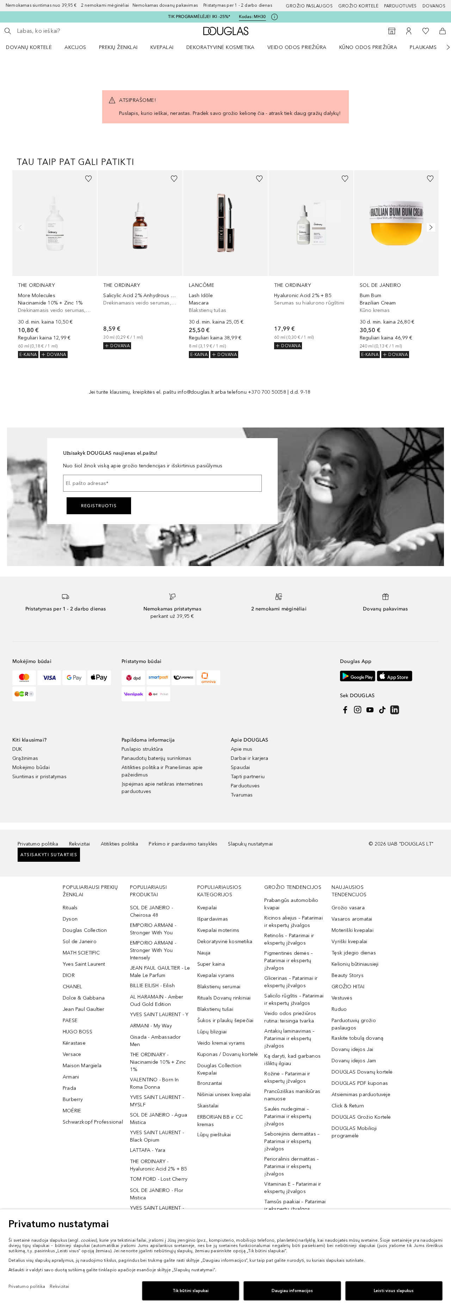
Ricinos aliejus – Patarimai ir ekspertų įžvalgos (293, 921)
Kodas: (252, 16)
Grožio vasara (348, 908)
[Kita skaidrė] (443, 47)
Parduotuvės (400, 6)
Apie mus (242, 749)
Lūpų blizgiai (212, 1032)
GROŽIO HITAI (348, 987)
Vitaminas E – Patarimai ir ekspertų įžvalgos (292, 1187)
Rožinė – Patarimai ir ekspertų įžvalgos (287, 1077)
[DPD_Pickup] (158, 694)
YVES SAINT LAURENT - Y (159, 1015)
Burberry (73, 1099)
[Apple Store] (394, 675)
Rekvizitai (79, 844)
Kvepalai (162, 47)
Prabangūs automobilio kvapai (291, 904)
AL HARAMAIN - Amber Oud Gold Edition (157, 1000)
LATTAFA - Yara (148, 1150)
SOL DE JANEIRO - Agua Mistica (158, 1118)
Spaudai (240, 767)
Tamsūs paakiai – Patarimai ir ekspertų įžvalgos (295, 1205)
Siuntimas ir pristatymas (39, 777)
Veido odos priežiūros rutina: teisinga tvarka (290, 1017)
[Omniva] (208, 677)
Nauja (204, 953)
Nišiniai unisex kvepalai (224, 1095)
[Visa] (49, 677)
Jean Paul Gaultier (84, 1009)
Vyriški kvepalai (349, 942)
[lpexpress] (183, 677)
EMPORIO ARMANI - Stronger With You (153, 929)
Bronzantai (209, 1083)
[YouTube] (370, 710)
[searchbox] (68, 31)
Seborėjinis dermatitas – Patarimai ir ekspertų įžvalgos (292, 1141)
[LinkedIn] (394, 710)
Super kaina (211, 964)
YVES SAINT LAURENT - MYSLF (157, 1101)
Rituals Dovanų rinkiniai (224, 998)
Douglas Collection (85, 930)
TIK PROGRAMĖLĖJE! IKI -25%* (199, 16)
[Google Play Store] (357, 675)
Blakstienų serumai (219, 987)
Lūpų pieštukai (214, 1135)
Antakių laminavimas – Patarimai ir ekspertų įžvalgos (289, 1038)
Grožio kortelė (358, 6)
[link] (54, 264)
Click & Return (348, 1106)
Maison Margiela (82, 1066)
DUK (17, 749)
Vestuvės (342, 998)
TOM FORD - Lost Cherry (158, 1179)
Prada (69, 1088)
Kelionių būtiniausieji (355, 964)
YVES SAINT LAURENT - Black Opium (157, 1136)
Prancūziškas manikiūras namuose (292, 1095)
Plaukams (423, 47)
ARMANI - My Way (151, 1026)
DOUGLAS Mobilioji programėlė (354, 1132)
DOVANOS (434, 6)
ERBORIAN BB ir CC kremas (220, 1120)
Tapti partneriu (248, 777)
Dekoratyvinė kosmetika (220, 47)
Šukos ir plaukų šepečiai (225, 1021)
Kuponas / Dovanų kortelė (227, 1054)
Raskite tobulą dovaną (357, 1038)
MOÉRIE (72, 1111)
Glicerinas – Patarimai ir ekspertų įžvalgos (290, 982)
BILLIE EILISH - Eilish (152, 986)
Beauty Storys (348, 975)
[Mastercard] (24, 677)
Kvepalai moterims (218, 930)
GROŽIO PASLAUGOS (309, 6)
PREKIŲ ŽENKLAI (118, 47)
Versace (72, 1054)
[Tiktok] (382, 710)
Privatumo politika (38, 844)
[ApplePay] (99, 677)
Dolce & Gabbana (84, 998)
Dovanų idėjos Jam (354, 1061)
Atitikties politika (119, 844)
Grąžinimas (25, 758)
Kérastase (74, 1043)
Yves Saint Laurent (84, 964)
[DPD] (133, 677)
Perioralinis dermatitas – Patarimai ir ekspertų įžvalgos (291, 1166)
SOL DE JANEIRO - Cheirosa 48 (151, 911)
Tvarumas (242, 795)
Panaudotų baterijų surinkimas (156, 758)
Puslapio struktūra (142, 749)
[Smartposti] (158, 677)
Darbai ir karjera (249, 758)
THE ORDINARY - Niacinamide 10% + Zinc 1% (158, 1062)
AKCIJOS (75, 47)
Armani (71, 1077)
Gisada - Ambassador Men (155, 1040)
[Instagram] (357, 710)
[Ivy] (24, 694)
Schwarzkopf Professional (93, 1122)
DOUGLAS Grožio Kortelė (361, 1117)
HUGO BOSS (77, 1032)
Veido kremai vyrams (221, 1043)
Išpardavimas (212, 919)
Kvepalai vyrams (216, 975)
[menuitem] (33, 47)
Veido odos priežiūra (297, 47)
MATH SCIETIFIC (81, 953)
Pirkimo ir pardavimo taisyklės (183, 844)
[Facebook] (345, 710)
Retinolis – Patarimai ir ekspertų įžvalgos (289, 939)
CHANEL (72, 987)
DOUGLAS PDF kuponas (360, 1083)
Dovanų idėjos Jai (352, 1049)
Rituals (70, 908)
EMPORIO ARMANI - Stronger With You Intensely (153, 950)
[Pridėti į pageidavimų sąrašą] (88, 178)
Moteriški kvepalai (352, 930)
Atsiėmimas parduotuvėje (361, 1095)
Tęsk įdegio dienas (354, 953)
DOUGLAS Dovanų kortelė (362, 1072)
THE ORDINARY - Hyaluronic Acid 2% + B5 (158, 1165)
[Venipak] (133, 694)
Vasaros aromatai (352, 919)
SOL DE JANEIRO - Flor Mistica (156, 1194)
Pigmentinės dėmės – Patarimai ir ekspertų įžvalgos (288, 960)
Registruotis (99, 505)
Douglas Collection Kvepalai (219, 1069)
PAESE (70, 1021)
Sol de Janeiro (80, 942)
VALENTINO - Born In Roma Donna (154, 1083)
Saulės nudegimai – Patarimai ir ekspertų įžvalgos (287, 1116)
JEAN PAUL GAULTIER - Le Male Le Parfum (160, 971)
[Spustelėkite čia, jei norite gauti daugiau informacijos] (274, 16)
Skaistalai (208, 1106)
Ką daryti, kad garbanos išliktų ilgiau (292, 1060)
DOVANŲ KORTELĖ (29, 47)
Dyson (70, 919)
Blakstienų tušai (215, 1009)
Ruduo (339, 1009)
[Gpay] (74, 677)
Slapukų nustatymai (250, 844)
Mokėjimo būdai (31, 767)
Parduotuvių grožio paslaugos (354, 1024)
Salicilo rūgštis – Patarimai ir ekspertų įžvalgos (293, 999)
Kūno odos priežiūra (368, 47)
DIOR (69, 975)
